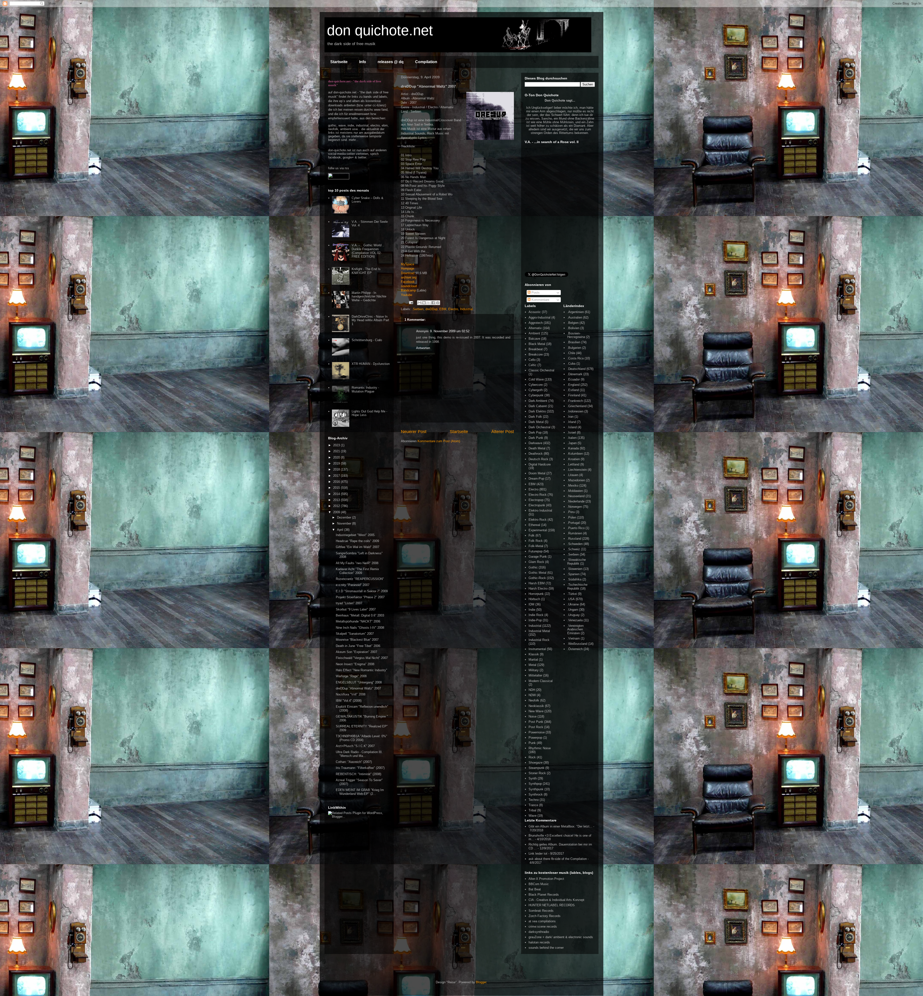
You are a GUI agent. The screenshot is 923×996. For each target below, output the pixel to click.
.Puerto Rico (576, 528)
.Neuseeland (576, 496)
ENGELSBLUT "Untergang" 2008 (359, 682)
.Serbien (418, 309)
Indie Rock (536, 615)
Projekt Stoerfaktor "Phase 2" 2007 (360, 597)
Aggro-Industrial (539, 317)
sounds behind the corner (546, 947)
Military (534, 670)
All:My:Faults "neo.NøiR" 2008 (357, 563)
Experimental (538, 530)
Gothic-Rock (537, 578)
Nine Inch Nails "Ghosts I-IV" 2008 (360, 627)
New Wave (536, 711)
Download (407, 273)
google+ (348, 157)
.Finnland (573, 395)
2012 (337, 506)
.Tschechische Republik (577, 586)
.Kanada (573, 448)
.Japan (572, 443)
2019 (337, 463)
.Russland (574, 538)
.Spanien (573, 574)
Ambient (534, 333)
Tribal (532, 810)
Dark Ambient (538, 401)
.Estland (573, 390)
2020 (337, 457)
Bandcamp (408, 290)
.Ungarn (572, 609)
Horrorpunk (536, 594)
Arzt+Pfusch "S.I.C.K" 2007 (355, 746)
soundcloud (409, 286)
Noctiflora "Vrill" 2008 (350, 694)
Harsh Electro (538, 588)
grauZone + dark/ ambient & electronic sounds (561, 937)
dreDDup (431, 309)
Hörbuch (534, 599)
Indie (532, 609)
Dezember (344, 517)
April (340, 529)
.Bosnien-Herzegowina (576, 335)
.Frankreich (575, 401)
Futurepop (536, 551)
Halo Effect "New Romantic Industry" (361, 670)
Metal (532, 665)
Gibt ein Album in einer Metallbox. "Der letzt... (560, 826)
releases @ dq (391, 62)
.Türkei (572, 594)
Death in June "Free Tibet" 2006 (358, 646)
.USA (571, 599)
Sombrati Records (541, 910)
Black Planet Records (544, 894)
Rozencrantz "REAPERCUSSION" (360, 579)
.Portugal (573, 523)
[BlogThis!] (424, 302)
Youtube (406, 295)
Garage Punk (538, 556)
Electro (453, 309)
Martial (533, 659)
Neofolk (534, 700)
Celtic (532, 365)
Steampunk (536, 768)
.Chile (571, 353)
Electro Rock (538, 494)
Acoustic (535, 312)
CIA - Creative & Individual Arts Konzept (556, 900)
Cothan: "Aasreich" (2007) (354, 762)
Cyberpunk (536, 395)
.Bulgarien (574, 348)
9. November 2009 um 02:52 (449, 331)
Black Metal (537, 344)
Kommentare (539, 300)
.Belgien (573, 323)
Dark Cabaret (538, 406)
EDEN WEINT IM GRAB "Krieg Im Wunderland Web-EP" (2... (360, 792)
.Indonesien (575, 411)
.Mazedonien (576, 480)
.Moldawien (575, 491)
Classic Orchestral (541, 370)
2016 (337, 481)
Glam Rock (536, 562)
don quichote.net (380, 30)
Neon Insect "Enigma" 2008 (355, 664)
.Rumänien (574, 533)
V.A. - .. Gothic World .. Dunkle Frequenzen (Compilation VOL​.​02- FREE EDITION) (368, 250)
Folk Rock (536, 541)
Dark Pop (535, 432)
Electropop (536, 500)
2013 (337, 500)
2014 (337, 494)
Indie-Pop (535, 620)
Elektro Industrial (540, 510)
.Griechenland (576, 406)
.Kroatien (573, 459)
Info (362, 62)
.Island (572, 427)
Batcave (534, 338)
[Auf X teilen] (428, 302)
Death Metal (537, 448)
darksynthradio (539, 932)
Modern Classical (541, 681)
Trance (533, 805)
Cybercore (536, 384)
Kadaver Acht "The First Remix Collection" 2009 (357, 571)
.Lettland (573, 464)
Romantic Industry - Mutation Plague (365, 389)
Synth (533, 778)
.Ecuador (573, 379)
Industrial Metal (539, 631)
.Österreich (575, 649)
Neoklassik (536, 706)
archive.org (408, 277)
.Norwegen (574, 506)
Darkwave (535, 443)
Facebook (408, 282)
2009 (337, 512)
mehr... (353, 140)
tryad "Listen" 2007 (349, 603)
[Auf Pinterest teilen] (437, 302)
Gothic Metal (537, 572)
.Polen (571, 517)
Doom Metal (537, 473)
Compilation (426, 62)
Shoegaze (536, 762)
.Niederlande (576, 501)
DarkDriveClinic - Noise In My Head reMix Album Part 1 (370, 320)
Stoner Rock (537, 773)
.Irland (571, 422)
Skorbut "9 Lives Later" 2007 (356, 609)
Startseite (339, 62)
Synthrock (536, 794)
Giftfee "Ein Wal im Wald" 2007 (357, 547)
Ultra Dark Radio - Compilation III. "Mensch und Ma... (359, 754)
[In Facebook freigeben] (433, 302)
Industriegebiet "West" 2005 (355, 535)
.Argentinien (575, 312)
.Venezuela (575, 620)
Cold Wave (536, 379)
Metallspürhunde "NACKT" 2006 (358, 621)
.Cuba (571, 363)
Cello (532, 360)
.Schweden (575, 544)
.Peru (571, 512)
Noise (532, 716)
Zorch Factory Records (545, 916)
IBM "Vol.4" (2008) (349, 700)
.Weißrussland (577, 644)
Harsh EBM (537, 583)
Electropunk (537, 505)
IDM (531, 604)
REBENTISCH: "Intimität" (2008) (358, 774)
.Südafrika (574, 579)
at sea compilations (542, 921)
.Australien (574, 317)
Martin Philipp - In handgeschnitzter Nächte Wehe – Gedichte (369, 296)
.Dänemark (574, 374)
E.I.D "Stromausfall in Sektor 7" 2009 (362, 591)
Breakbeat (536, 349)
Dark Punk (536, 438)
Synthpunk (536, 789)
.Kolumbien (575, 453)
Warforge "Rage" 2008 (351, 676)
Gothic (533, 567)
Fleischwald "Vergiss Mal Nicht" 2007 (362, 658)
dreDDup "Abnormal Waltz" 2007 (358, 688)
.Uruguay (573, 615)
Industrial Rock (539, 640)
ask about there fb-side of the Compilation (558, 859)
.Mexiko (572, 485)
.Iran (570, 416)
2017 (337, 475)
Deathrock (536, 453)
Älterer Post (502, 431)
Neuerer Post (413, 431)
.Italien (572, 438)
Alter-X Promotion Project (546, 879)
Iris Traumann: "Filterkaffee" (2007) (360, 768)
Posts (535, 292)
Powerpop (535, 737)
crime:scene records (543, 926)
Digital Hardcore (540, 464)
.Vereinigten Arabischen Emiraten (575, 629)
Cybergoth (536, 390)
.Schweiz (573, 549)
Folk (532, 535)
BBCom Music (539, 884)
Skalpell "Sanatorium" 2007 (355, 633)
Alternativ (535, 328)
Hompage (407, 268)
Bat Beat (535, 889)
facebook (334, 157)
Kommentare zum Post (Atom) (439, 441)
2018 (337, 469)
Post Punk (536, 722)
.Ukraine (573, 604)
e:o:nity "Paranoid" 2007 (352, 585)
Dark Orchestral (539, 427)
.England (573, 384)
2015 (337, 487)
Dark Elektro (537, 411)
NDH (532, 690)
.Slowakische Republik (576, 561)
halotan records (539, 942)
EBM (442, 309)
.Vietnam (573, 638)
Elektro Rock (538, 519)
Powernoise (537, 732)
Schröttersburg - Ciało (367, 340)
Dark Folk (535, 416)
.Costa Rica (575, 358)
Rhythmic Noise (540, 748)
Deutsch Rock (538, 459)
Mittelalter (535, 675)
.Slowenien (574, 569)
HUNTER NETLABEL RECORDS (552, 905)
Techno (534, 800)
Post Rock (536, 727)
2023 (337, 445)
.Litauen (572, 475)
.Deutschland (576, 369)
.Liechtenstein (577, 469)
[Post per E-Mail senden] (410, 302)
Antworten (423, 348)
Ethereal (534, 525)
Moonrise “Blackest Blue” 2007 (357, 639)
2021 (337, 451)
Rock (532, 757)
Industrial (466, 309)
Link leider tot (538, 853)
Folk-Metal (536, 546)
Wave (532, 815)
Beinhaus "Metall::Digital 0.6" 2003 (360, 615)
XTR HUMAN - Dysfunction (371, 364)
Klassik (534, 654)
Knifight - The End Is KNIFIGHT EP (366, 271)
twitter (362, 157)
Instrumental (537, 649)
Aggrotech (536, 323)
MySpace (407, 264)
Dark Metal (536, 422)
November (344, 523)
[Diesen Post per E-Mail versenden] (419, 302)
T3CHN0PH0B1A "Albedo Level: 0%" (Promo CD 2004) (361, 738)
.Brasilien (573, 342)
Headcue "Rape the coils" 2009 (357, 541)
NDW (532, 695)
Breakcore (536, 354)
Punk (532, 743)
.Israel (571, 432)
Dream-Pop (536, 478)
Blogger (481, 982)
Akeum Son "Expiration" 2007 (356, 652)
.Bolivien (573, 328)
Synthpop (535, 783)
